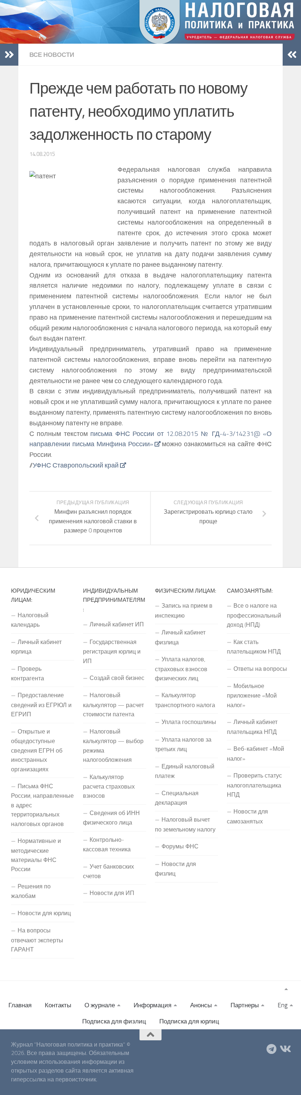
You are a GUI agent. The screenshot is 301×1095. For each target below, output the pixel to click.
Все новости (51, 54)
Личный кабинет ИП (117, 624)
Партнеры (245, 1005)
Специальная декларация (177, 798)
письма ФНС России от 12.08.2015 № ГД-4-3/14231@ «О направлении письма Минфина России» (150, 439)
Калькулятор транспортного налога (185, 700)
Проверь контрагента (27, 673)
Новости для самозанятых (247, 816)
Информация (152, 1005)
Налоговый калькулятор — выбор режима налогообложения (113, 745)
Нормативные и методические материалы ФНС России (36, 854)
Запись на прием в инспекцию (184, 610)
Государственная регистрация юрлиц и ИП (112, 651)
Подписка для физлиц (114, 1021)
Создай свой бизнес (117, 677)
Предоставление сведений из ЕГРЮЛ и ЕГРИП (41, 705)
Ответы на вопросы (260, 668)
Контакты (58, 1005)
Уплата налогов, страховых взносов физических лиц (181, 669)
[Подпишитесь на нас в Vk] (285, 1049)
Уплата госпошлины (189, 721)
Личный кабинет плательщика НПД (252, 726)
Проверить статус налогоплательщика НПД (254, 785)
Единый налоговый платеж (184, 771)
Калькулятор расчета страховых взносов (109, 786)
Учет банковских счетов (108, 871)
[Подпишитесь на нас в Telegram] (271, 1049)
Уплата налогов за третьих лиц (183, 744)
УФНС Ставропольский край (76, 465)
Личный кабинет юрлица (36, 646)
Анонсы (201, 1005)
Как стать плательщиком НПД (254, 646)
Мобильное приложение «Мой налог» (252, 695)
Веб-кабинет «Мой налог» (255, 753)
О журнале (99, 1005)
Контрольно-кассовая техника (107, 844)
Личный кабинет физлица (180, 637)
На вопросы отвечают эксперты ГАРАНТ (37, 940)
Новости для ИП (112, 892)
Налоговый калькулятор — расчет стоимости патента (113, 705)
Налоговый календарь (29, 620)
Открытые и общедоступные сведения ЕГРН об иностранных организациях (36, 750)
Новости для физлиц (175, 868)
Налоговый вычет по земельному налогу (185, 824)
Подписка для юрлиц (189, 1021)
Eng (282, 1005)
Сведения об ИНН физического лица (111, 817)
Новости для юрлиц (44, 913)
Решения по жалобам (31, 891)
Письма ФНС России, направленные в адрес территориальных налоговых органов (42, 805)
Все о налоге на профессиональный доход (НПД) (254, 615)
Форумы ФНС (180, 846)
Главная (20, 1005)
